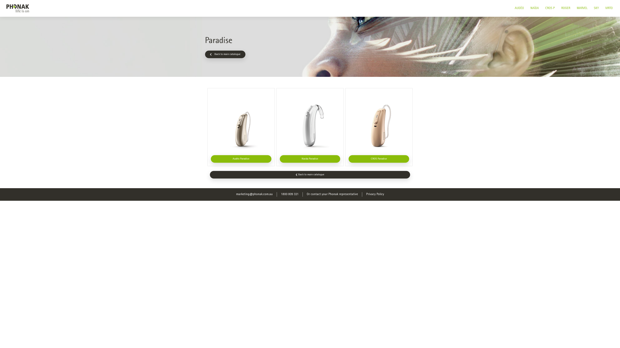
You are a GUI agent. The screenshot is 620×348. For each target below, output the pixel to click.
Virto (609, 8)
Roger (565, 8)
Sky (596, 8)
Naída (534, 8)
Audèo (519, 8)
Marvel (582, 8)
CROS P (550, 8)
